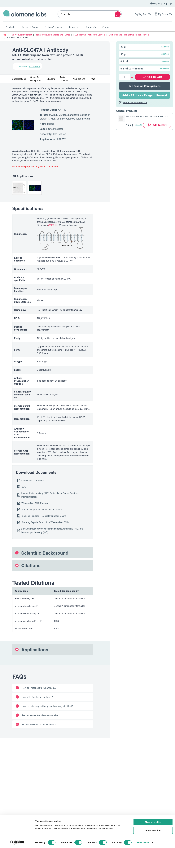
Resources (73, 27)
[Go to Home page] (24, 14)
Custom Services (53, 27)
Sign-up (168, 3)
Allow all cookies (153, 822)
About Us (91, 27)
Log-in (156, 3)
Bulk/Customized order (135, 102)
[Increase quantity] (132, 75)
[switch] (78, 842)
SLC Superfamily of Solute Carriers (89, 34)
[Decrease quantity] (132, 78)
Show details (143, 842)
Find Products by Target (21, 34)
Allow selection (152, 830)
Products (10, 27)
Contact (106, 27)
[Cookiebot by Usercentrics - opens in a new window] (17, 843)
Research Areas (30, 27)
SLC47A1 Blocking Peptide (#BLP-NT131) (147, 116)
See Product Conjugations (144, 86)
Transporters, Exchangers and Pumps (52, 34)
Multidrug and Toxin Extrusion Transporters (129, 34)
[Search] (118, 14)
